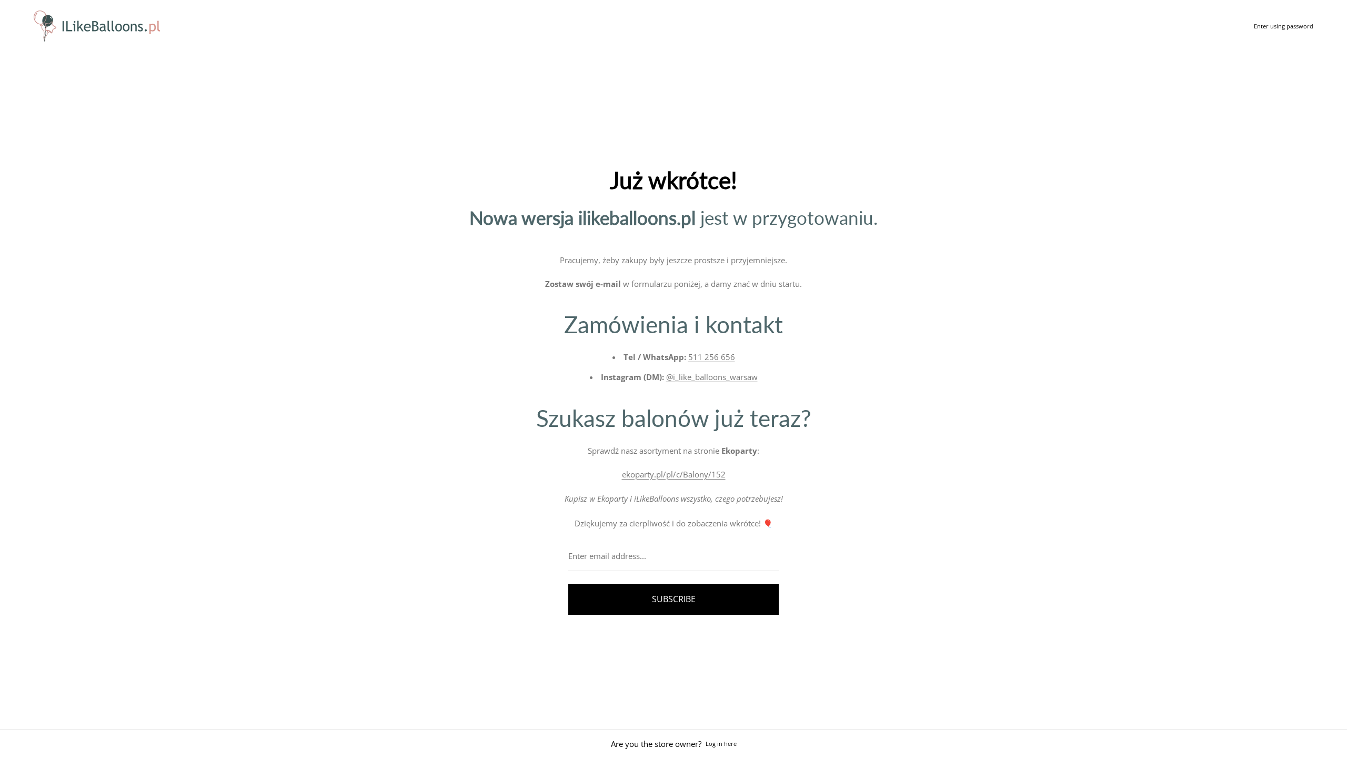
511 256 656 (711, 357)
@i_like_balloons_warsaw (712, 377)
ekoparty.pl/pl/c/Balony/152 (674, 474)
